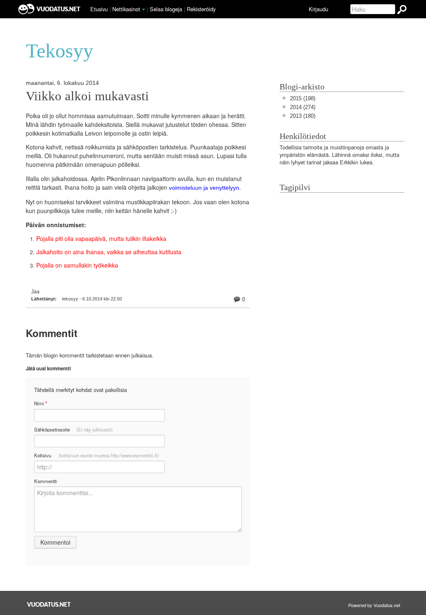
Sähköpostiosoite (73, 429)
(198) (302, 98)
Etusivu (99, 9)
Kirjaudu (318, 9)
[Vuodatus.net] (49, 604)
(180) (302, 116)
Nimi (40, 403)
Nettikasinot (126, 9)
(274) (302, 107)
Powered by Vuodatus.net (374, 605)
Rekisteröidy (201, 9)
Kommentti (45, 481)
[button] (143, 9)
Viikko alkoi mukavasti (87, 96)
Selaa (166, 9)
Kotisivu (96, 455)
